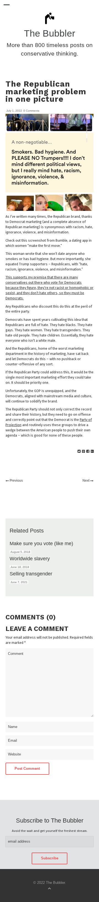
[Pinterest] (83, 451)
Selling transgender (31, 573)
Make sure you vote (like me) (41, 543)
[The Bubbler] (49, 24)
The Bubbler (49, 33)
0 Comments (31, 110)
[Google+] (92, 451)
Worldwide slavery (30, 558)
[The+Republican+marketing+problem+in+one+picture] (79, 451)
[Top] (49, 888)
